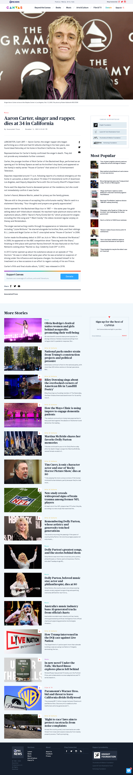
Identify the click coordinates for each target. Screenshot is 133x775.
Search (119, 8)
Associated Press (13, 129)
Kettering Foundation (99, 769)
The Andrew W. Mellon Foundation (103, 762)
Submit (124, 335)
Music (68, 8)
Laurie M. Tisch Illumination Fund (102, 766)
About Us (49, 751)
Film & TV (97, 8)
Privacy (48, 756)
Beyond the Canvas (43, 8)
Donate (108, 8)
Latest (30, 751)
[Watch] (23, 358)
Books (58, 8)
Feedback (49, 754)
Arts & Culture (82, 8)
